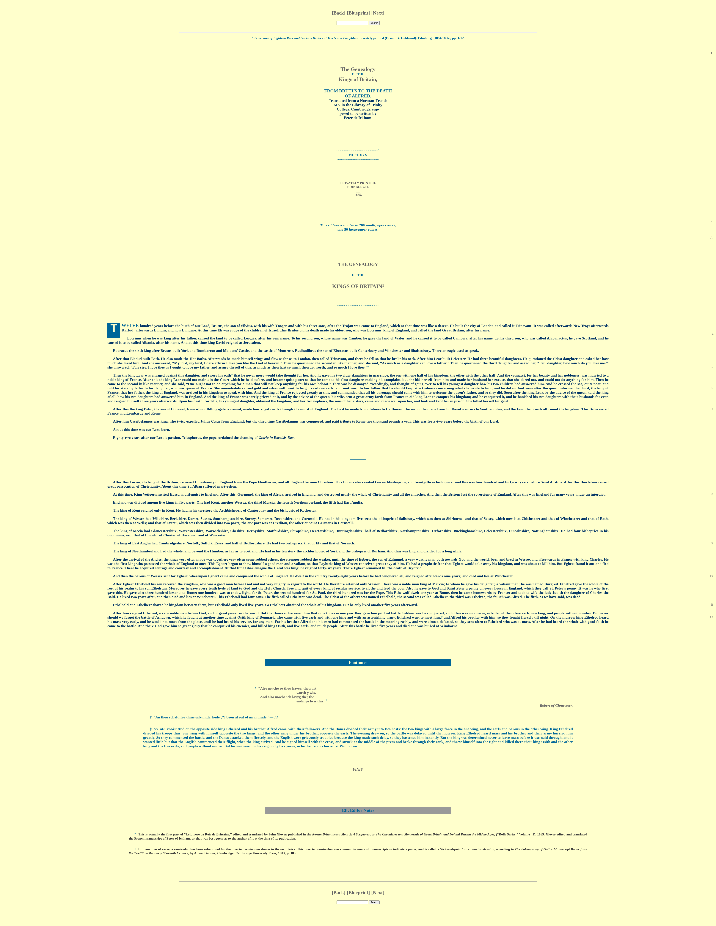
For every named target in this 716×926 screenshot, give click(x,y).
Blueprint (358, 13)
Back (338, 13)
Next (378, 13)
